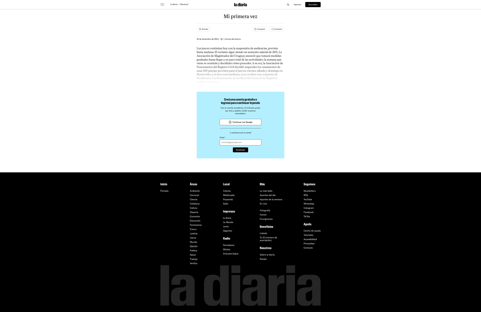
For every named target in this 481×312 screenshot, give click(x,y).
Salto (225, 203)
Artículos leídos (230, 253)
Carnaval (194, 195)
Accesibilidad (310, 239)
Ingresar (297, 4)
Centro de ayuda (312, 230)
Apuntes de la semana (271, 199)
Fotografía (265, 210)
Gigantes (227, 230)
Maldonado (229, 195)
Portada (164, 191)
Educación (195, 220)
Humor (263, 214)
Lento (226, 226)
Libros (193, 237)
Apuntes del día (268, 195)
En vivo (263, 203)
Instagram (309, 208)
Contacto (308, 247)
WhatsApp (309, 203)
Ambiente (195, 191)
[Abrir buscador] (288, 4)
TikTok (307, 216)
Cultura (193, 208)
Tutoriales (308, 235)
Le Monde (228, 222)
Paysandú (228, 199)
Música (226, 249)
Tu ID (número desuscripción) (268, 239)
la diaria (174, 4)
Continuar (240, 150)
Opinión (194, 246)
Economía (195, 216)
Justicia (193, 233)
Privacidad (309, 243)
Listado (263, 233)
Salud (193, 254)
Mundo (193, 242)
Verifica (193, 263)
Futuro (193, 229)
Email (223, 137)
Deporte (194, 212)
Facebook (309, 212)
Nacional (184, 4)
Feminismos (196, 225)
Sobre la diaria (267, 254)
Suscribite (313, 4)
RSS (306, 195)
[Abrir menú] (162, 5)
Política (193, 250)
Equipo (263, 259)
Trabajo (193, 259)
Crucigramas (266, 219)
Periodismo (228, 245)
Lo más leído (266, 191)
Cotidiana (195, 203)
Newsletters (310, 191)
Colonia (227, 191)
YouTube (308, 199)
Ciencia (193, 199)
